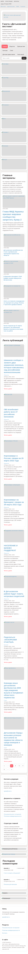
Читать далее (8, 388)
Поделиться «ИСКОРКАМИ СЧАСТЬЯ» (10, 639)
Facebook (22, 6)
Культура (5, 50)
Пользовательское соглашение (12, 814)
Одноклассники (11, 6)
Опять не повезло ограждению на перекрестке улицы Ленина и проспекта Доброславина (14, 302)
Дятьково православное (9, 54)
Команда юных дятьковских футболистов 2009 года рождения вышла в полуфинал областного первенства (13, 690)
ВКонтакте (3, 6)
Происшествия (21, 46)
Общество (12, 46)
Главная (5, 46)
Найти (24, 58)
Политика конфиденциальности (12, 816)
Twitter (17, 6)
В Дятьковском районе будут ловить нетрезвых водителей (14, 593)
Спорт (11, 50)
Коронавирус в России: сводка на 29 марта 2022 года (13, 458)
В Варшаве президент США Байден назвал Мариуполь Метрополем (13, 278)
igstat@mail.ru (7, 791)
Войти (2, 1)
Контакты (16, 1)
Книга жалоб (20, 54)
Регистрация (8, 1)
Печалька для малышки (10, 884)
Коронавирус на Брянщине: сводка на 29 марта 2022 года (14, 502)
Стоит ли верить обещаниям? (12, 873)
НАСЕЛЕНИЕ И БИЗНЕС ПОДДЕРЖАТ (11, 548)
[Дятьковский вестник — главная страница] (14, 16)
